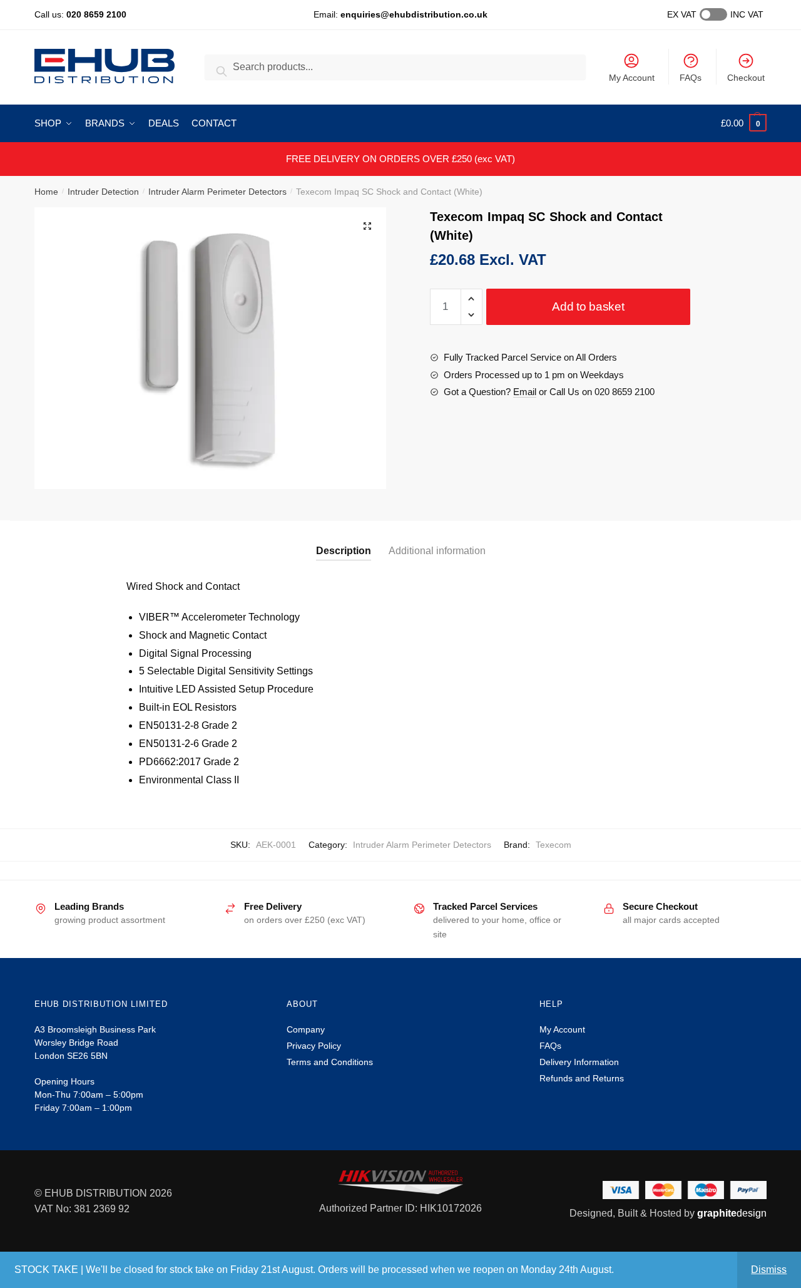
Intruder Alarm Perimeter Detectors (217, 192)
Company (306, 1029)
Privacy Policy (314, 1046)
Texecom (553, 845)
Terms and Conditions (330, 1062)
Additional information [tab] (437, 550)
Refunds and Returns (581, 1078)
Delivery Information (579, 1062)
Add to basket (588, 306)
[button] (367, 226)
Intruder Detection (103, 192)
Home (46, 192)
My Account (632, 78)
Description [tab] (343, 550)
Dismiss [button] (769, 1269)
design (732, 1213)
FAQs (691, 78)
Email (524, 391)
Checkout (746, 78)
